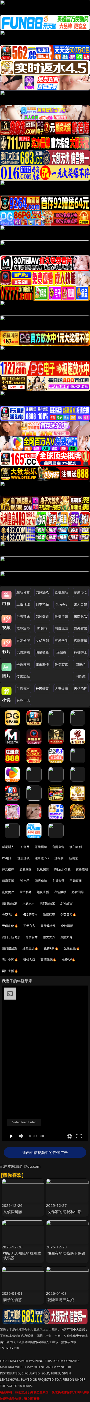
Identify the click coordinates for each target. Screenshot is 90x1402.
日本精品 (42, 604)
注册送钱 (24, 858)
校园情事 (42, 688)
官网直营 (58, 847)
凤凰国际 (43, 869)
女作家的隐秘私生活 (65, 1211)
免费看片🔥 (10, 914)
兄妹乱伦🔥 (72, 948)
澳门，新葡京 (11, 937)
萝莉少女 (80, 592)
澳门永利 (76, 847)
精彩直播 (8, 881)
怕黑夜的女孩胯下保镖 (67, 1253)
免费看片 (32, 937)
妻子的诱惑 (12, 1299)
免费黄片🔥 (68, 914)
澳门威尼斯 (9, 948)
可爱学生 (61, 640)
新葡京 (73, 858)
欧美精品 (61, 592)
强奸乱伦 (42, 592)
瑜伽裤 (61, 652)
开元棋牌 (41, 847)
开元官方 (29, 926)
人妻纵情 (61, 688)
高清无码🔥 (48, 959)
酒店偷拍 (41, 881)
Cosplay (62, 604)
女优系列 (42, 640)
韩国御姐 (42, 616)
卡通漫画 (23, 664)
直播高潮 (82, 869)
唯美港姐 (61, 616)
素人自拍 (80, 604)
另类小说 (23, 700)
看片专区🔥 (10, 959)
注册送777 (42, 858)
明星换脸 (42, 652)
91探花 (42, 628)
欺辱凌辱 (23, 628)
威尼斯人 (8, 847)
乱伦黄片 (8, 892)
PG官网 (25, 847)
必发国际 (78, 892)
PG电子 (7, 858)
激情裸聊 (49, 914)
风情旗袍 (23, 652)
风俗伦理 (80, 688)
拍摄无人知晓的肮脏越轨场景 (22, 1255)
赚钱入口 (29, 959)
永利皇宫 (66, 903)
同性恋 (81, 676)
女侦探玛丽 (12, 1211)
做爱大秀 (49, 937)
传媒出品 (23, 676)
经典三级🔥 (30, 948)
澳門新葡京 (47, 903)
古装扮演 (23, 640)
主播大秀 (58, 881)
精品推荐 (23, 592)
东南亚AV (81, 616)
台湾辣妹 (23, 616)
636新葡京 (30, 914)
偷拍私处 (26, 892)
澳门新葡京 (9, 903)
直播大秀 (66, 937)
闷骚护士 (80, 652)
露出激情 (42, 664)
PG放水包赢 (62, 869)
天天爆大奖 (48, 926)
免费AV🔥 (69, 959)
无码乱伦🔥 (10, 926)
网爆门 (81, 664)
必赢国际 (26, 869)
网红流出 (61, 628)
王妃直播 (76, 881)
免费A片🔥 (51, 948)
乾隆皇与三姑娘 (61, 1299)
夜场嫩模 (60, 892)
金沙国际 (67, 926)
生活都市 (23, 688)
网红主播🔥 (10, 971)
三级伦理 (23, 604)
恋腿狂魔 (80, 640)
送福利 (59, 858)
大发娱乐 (28, 903)
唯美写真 (61, 664)
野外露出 (80, 628)
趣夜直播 (43, 892)
